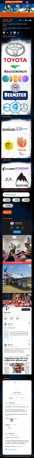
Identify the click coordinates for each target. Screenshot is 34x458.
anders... (9, 206)
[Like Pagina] (15, 382)
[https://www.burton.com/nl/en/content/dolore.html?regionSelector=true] (22, 179)
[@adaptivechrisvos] (12, 223)
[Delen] (19, 382)
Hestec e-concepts (25, 456)
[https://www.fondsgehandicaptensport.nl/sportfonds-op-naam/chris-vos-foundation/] (22, 129)
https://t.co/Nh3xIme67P (9, 328)
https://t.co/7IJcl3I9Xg (19, 352)
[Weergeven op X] (29, 323)
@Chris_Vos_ (7, 314)
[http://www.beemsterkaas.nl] (15, 92)
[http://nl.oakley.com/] (8, 179)
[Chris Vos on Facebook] (17, 387)
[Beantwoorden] (4, 340)
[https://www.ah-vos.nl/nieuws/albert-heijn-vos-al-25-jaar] (15, 107)
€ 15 (17, 200)
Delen (22, 20)
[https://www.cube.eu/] (8, 169)
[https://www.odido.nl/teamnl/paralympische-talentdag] (15, 78)
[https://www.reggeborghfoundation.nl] (15, 69)
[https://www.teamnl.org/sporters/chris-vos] (22, 145)
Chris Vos (7, 312)
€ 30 (27, 200)
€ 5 (8, 200)
